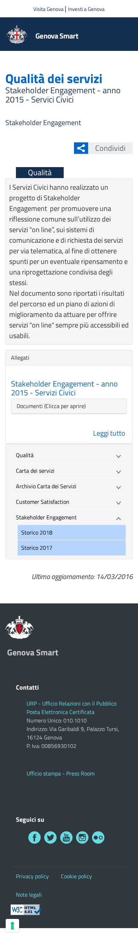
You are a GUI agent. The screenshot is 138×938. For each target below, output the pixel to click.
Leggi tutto (109, 432)
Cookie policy (76, 876)
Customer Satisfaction (42, 501)
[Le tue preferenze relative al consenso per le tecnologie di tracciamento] (12, 925)
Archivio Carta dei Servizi (46, 486)
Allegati (22, 357)
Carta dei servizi (35, 470)
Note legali (29, 894)
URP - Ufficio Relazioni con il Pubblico (71, 703)
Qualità (40, 172)
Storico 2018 (36, 532)
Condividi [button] (110, 148)
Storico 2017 (36, 547)
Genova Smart (56, 35)
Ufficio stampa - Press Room (60, 773)
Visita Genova (49, 9)
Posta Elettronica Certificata (60, 712)
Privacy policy (32, 876)
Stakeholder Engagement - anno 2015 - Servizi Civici (64, 388)
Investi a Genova (86, 9)
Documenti (30, 406)
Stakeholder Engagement (43, 122)
